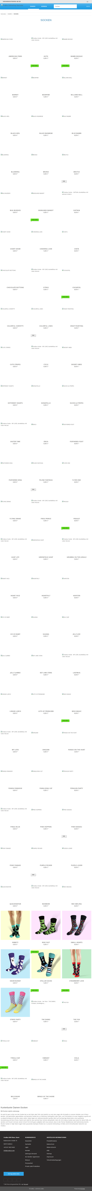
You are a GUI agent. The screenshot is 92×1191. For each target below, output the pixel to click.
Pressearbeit (29, 1163)
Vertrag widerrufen (13, 1174)
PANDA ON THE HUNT (76, 750)
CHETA (76, 249)
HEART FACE (15, 596)
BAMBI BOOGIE (77, 56)
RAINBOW (46, 904)
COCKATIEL (77, 287)
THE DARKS (46, 1019)
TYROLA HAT (15, 1058)
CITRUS (46, 287)
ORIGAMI (46, 750)
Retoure (27, 1160)
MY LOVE (15, 750)
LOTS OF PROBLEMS (46, 711)
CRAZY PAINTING (76, 326)
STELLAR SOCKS (46, 981)
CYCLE (46, 364)
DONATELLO (46, 403)
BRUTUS (77, 172)
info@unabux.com (9, 1150)
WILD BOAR (15, 1096)
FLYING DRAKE (15, 519)
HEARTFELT (46, 596)
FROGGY (76, 519)
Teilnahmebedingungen (54, 1160)
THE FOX (76, 1019)
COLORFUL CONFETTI (15, 326)
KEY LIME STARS (46, 673)
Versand (26, 1184)
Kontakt (27, 1150)
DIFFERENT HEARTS (15, 403)
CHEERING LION (46, 249)
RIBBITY (15, 942)
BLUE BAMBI (76, 133)
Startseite (28, 1144)
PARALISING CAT (46, 788)
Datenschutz (50, 1144)
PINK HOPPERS (46, 827)
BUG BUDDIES (15, 210)
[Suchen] (75, 6)
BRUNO (46, 172)
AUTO (46, 56)
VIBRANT (46, 1058)
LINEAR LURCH (15, 711)
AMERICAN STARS (15, 56)
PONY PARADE (15, 865)
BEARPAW (46, 95)
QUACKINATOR (15, 904)
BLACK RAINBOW (46, 133)
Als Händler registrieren (32, 1157)
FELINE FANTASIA (46, 480)
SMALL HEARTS (76, 942)
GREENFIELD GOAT (46, 557)
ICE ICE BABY (15, 634)
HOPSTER (76, 596)
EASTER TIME (15, 442)
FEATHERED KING (15, 480)
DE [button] (87, 2)
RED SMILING (77, 904)
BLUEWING (15, 172)
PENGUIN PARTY (76, 788)
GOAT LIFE (15, 557)
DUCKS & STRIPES (76, 403)
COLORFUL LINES (46, 326)
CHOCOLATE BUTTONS (15, 287)
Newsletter (28, 1141)
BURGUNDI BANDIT (45, 210)
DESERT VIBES (76, 364)
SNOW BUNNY (15, 981)
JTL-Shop (82, 1188)
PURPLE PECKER (46, 865)
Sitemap (49, 1153)
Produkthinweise (52, 1141)
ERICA (46, 442)
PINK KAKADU (76, 827)
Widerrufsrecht (51, 1147)
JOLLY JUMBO (15, 673)
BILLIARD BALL (76, 95)
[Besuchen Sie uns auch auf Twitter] (10, 1180)
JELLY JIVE (76, 634)
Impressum (50, 1157)
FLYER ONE (76, 480)
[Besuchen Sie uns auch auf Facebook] (5, 1180)
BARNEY (15, 95)
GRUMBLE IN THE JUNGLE (77, 557)
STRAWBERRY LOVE (76, 981)
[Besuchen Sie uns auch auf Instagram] (19, 1180)
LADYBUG (76, 673)
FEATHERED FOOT (76, 442)
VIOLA (76, 1058)
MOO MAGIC (76, 711)
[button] (80, 6)
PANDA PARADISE (15, 788)
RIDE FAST (46, 942)
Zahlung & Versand (31, 1153)
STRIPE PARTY (15, 1019)
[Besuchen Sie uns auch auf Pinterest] (14, 1180)
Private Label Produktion (32, 1166)
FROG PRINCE (46, 519)
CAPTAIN (76, 210)
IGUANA (46, 634)
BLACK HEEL (15, 133)
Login (26, 1147)
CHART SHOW (15, 249)
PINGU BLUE (15, 827)
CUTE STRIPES (15, 364)
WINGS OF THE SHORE (45, 1096)
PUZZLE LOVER (76, 865)
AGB (48, 1150)
